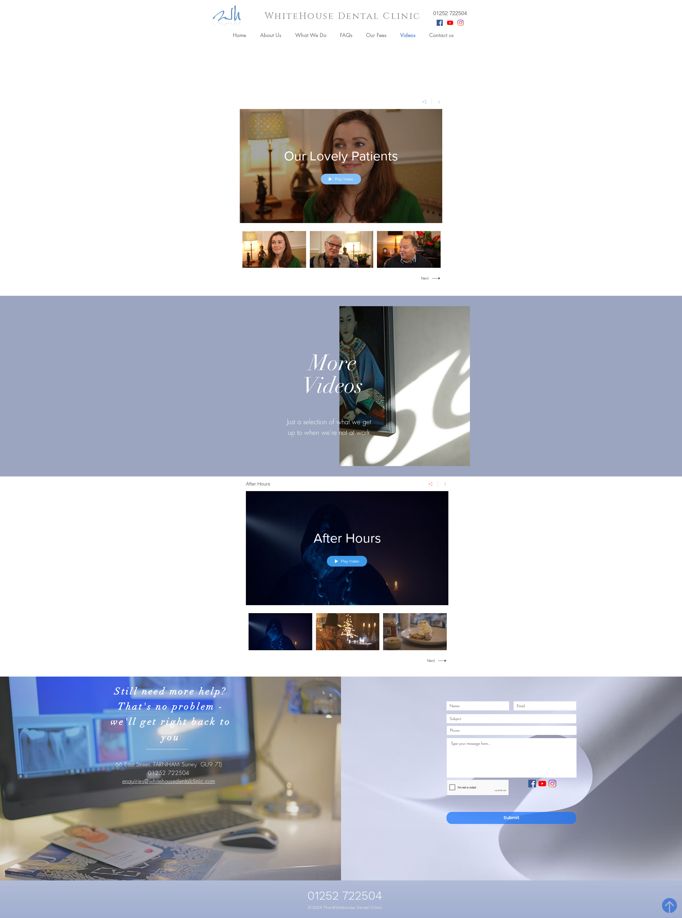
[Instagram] (460, 23)
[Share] (424, 102)
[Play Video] (274, 249)
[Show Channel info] (437, 102)
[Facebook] (440, 23)
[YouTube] (450, 23)
